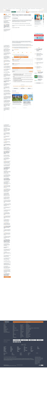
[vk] (16, 341)
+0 (30, 66)
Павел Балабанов (16, 49)
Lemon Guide (28, 8)
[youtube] (18, 341)
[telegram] (15, 341)
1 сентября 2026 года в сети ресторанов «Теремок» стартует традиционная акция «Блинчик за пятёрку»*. (27, 105)
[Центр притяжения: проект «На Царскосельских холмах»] (17, 97)
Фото (21, 337)
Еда (13, 335)
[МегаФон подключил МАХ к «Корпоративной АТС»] (38, 17)
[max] (13, 341)
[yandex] (20, 341)
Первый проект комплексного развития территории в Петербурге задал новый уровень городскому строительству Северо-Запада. (17, 104)
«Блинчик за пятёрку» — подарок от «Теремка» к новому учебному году (27, 102)
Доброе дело (14, 334)
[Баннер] (13, 11)
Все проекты (27, 337)
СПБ (6, 14)
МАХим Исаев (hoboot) (16, 63)
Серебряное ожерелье (18, 8)
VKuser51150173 (15, 59)
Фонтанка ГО (13, 8)
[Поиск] (40, 10)
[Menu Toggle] (4, 10)
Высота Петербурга (28, 336)
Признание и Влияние (24, 8)
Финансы (21, 334)
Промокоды (39, 70)
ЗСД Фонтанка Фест (33, 8)
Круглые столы (27, 335)
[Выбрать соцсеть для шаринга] (32, 18)
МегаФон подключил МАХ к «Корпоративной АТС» (38, 20)
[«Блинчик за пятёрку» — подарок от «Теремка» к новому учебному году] (28, 97)
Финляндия (21, 335)
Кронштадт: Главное (28, 334)
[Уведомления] (41, 10)
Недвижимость (14, 337)
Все (4, 14)
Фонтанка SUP (5, 8)
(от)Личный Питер (10, 8)
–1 (32, 66)
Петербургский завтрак (39, 8)
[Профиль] (43, 10)
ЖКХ (13, 336)
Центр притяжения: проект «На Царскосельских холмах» (17, 102)
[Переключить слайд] (43, 17)
